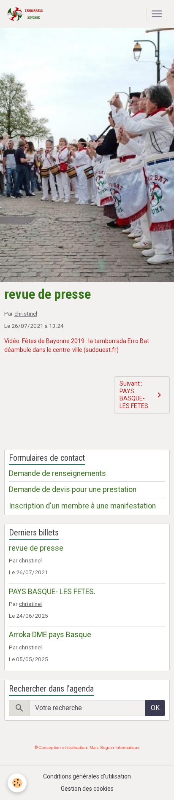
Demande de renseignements (57, 473)
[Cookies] (17, 782)
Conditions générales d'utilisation (87, 776)
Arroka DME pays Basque (50, 634)
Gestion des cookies (87, 788)
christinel (25, 314)
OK (155, 708)
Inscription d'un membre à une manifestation (82, 506)
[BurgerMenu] (156, 14)
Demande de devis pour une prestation (72, 489)
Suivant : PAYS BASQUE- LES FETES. (135, 394)
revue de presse (36, 548)
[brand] (26, 14)
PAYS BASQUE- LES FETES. (52, 591)
